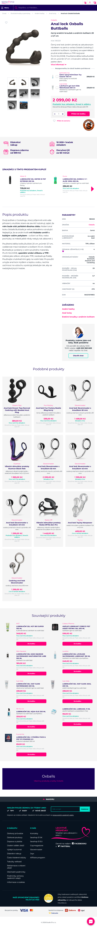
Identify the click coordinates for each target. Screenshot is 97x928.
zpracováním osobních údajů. (63, 815)
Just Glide (63, 84)
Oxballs (54, 20)
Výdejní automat (14, 849)
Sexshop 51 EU (36, 841)
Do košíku (31, 644)
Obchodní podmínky (16, 872)
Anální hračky (39, 13)
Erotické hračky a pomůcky (20, 13)
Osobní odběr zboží (15, 845)
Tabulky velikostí (14, 861)
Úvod (4, 13)
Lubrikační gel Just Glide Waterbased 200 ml (69, 87)
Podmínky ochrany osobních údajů (15, 877)
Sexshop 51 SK (36, 837)
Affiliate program (37, 857)
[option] (27, 186)
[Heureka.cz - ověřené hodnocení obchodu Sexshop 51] (48, 902)
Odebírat (84, 809)
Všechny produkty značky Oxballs (48, 781)
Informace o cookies (16, 882)
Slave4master (36, 849)
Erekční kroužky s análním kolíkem (78, 317)
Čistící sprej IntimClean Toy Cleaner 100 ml (70, 75)
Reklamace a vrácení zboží (16, 866)
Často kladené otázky (16, 857)
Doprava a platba (14, 841)
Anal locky (52, 13)
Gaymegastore (36, 845)
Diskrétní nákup (14, 853)
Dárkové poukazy (14, 837)
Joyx (32, 853)
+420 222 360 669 (84, 348)
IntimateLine (64, 73)
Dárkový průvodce (15, 833)
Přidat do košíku (78, 114)
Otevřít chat (78, 356)
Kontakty (34, 833)
